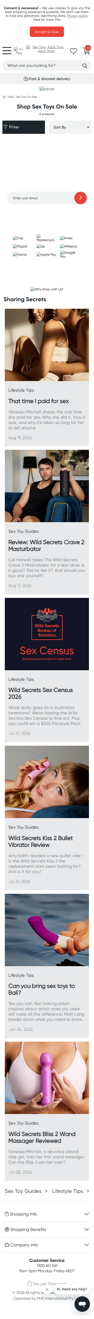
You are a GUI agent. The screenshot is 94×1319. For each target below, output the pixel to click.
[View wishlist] (73, 53)
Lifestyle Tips (67, 1191)
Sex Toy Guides (23, 1191)
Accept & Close (47, 32)
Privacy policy (77, 16)
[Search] (85, 65)
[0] (86, 52)
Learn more (47, 213)
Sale (11, 96)
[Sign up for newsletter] (80, 198)
